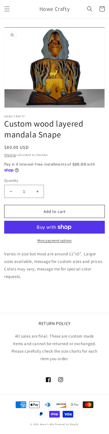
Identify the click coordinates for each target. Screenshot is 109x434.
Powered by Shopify (67, 424)
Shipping (10, 155)
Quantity (11, 180)
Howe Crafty (47, 424)
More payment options (54, 240)
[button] (7, 9)
